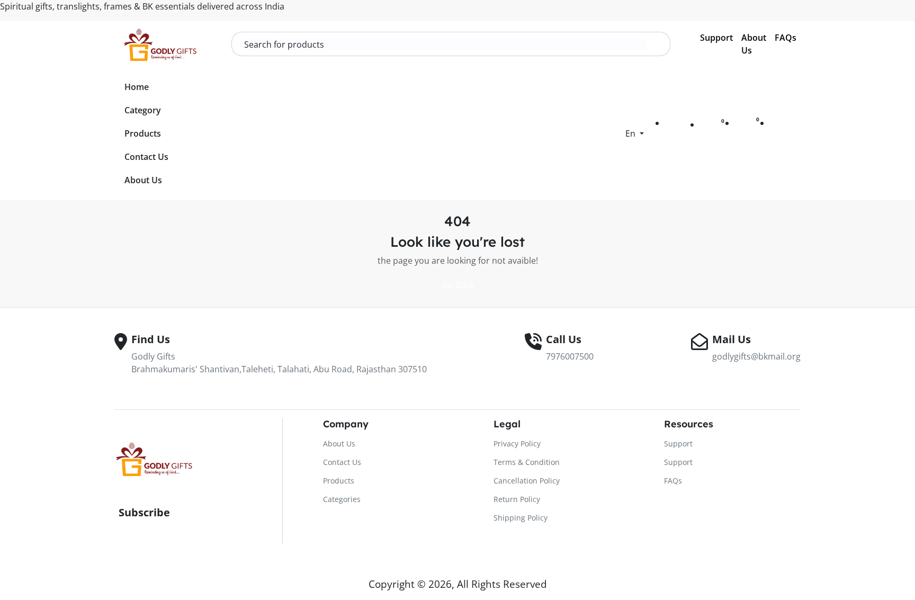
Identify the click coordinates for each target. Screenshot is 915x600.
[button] (634, 133)
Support (716, 37)
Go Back (458, 285)
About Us (753, 44)
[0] (713, 127)
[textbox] (443, 44)
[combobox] (443, 44)
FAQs (785, 37)
